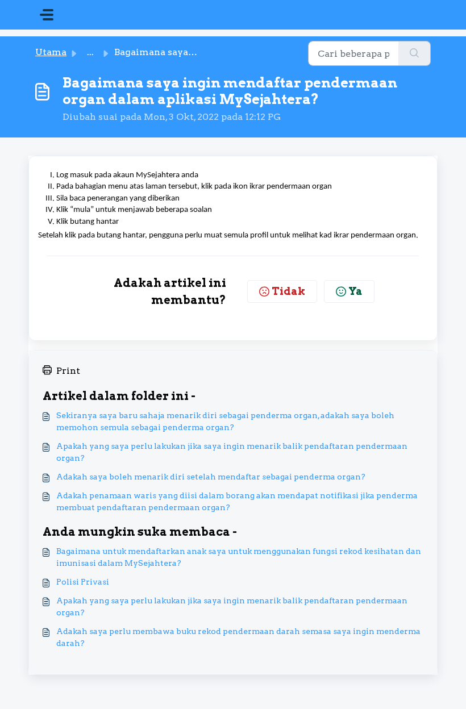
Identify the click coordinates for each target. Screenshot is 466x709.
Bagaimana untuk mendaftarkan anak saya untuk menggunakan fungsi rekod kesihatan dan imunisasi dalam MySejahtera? (238, 557)
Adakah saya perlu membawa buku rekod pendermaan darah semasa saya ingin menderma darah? (238, 637)
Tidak (288, 291)
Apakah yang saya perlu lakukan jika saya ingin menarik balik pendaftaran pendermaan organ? (231, 451)
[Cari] (414, 53)
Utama (50, 52)
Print (68, 370)
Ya (355, 291)
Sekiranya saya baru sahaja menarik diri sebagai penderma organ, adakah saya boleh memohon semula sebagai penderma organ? (225, 421)
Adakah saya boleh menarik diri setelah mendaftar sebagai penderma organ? (210, 476)
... (90, 52)
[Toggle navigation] (46, 15)
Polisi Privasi (82, 581)
